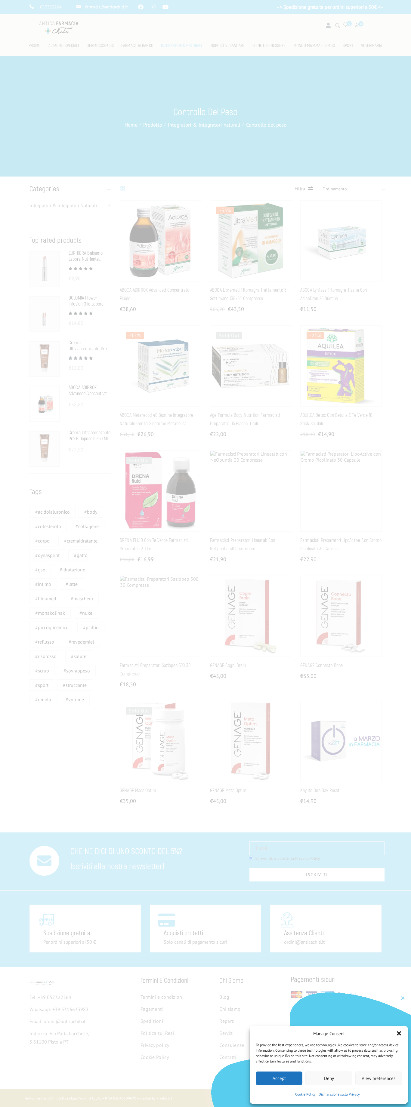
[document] (205, 553)
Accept (279, 1078)
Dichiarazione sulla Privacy (339, 1094)
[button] (399, 1033)
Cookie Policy (305, 1094)
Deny (329, 1078)
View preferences (378, 1078)
